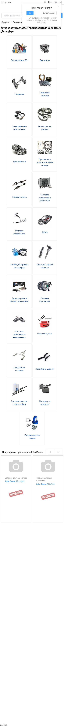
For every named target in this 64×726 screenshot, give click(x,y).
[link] (5, 22)
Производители (20, 22)
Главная (5, 22)
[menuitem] (48, 2)
